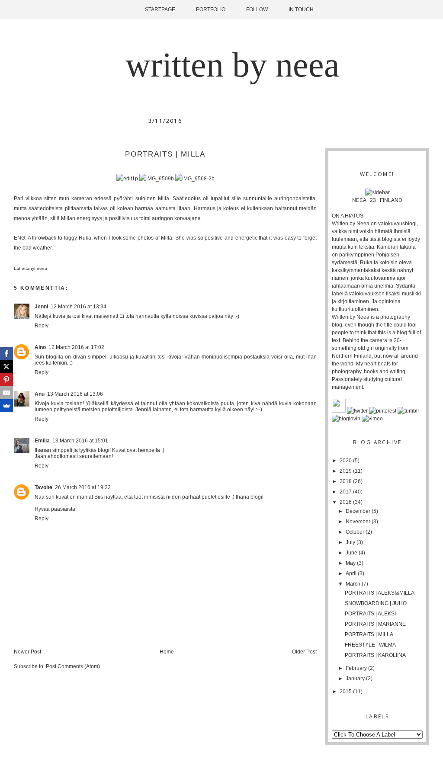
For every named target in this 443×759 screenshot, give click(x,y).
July (351, 542)
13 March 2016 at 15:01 (80, 441)
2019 (346, 471)
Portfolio (210, 9)
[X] (6, 366)
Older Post (304, 652)
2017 (346, 492)
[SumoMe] (6, 405)
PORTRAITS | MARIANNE (375, 624)
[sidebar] (377, 192)
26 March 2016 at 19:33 (83, 487)
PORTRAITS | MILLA (369, 634)
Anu (40, 394)
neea (42, 268)
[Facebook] (6, 353)
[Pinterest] (6, 379)
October (356, 532)
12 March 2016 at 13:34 (78, 307)
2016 (346, 502)
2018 (346, 481)
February (357, 668)
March (354, 584)
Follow (257, 9)
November (359, 522)
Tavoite (43, 487)
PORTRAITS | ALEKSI (370, 614)
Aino (40, 347)
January (356, 679)
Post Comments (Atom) (73, 666)
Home (167, 652)
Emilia (42, 441)
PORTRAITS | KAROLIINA (375, 655)
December (359, 511)
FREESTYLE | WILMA (370, 645)
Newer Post (27, 652)
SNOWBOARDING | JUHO (376, 603)
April (352, 573)
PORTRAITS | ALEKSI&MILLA (379, 593)
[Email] (6, 392)
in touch (301, 9)
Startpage (160, 9)
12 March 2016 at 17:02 (76, 347)
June (352, 553)
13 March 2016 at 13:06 (75, 394)
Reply (41, 326)
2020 (346, 461)
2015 (346, 692)
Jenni (41, 307)
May (351, 563)
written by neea (232, 65)
